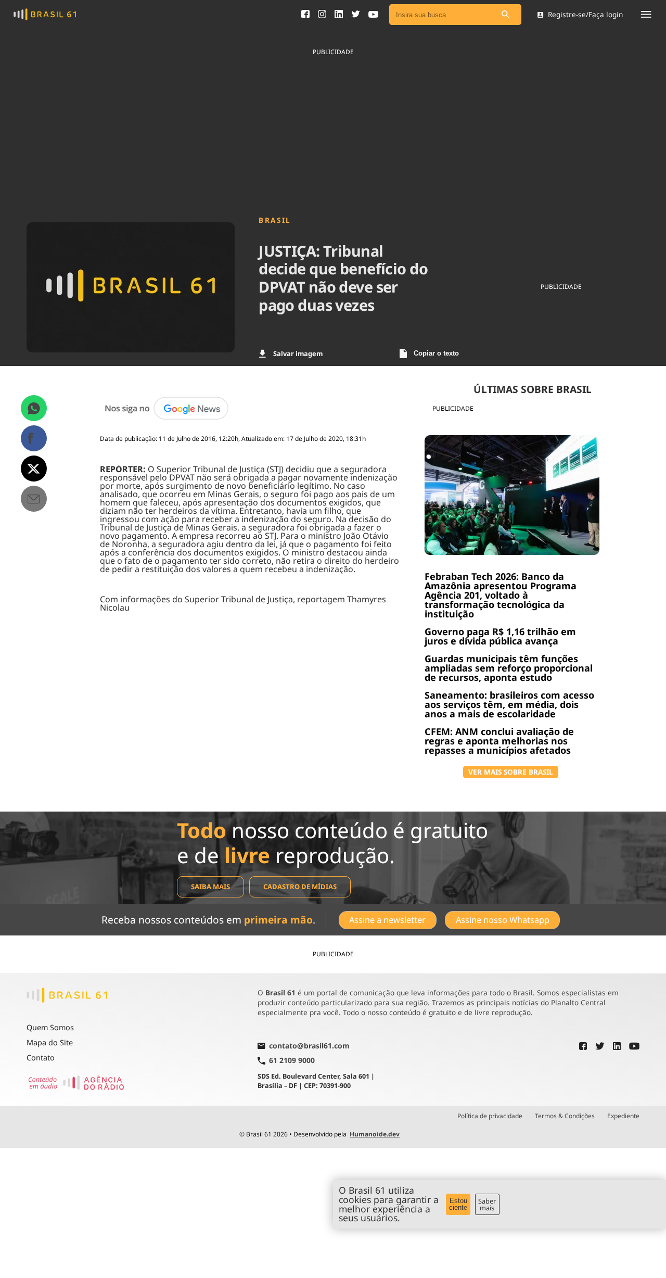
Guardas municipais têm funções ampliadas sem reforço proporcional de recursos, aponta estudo (509, 668)
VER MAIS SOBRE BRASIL (510, 772)
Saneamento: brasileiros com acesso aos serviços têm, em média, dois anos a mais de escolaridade (509, 704)
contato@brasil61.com (309, 1046)
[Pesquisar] (506, 14)
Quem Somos (50, 1027)
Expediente (623, 1116)
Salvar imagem (298, 353)
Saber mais (487, 1204)
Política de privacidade (489, 1116)
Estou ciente (458, 1204)
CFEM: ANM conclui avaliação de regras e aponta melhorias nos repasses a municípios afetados (499, 741)
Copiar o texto (436, 353)
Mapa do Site (50, 1042)
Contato (41, 1057)
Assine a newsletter (387, 920)
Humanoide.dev (375, 1134)
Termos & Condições (565, 1116)
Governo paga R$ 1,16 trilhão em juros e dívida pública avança (500, 636)
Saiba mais (210, 886)
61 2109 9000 (292, 1061)
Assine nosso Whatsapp (502, 920)
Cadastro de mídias (300, 886)
